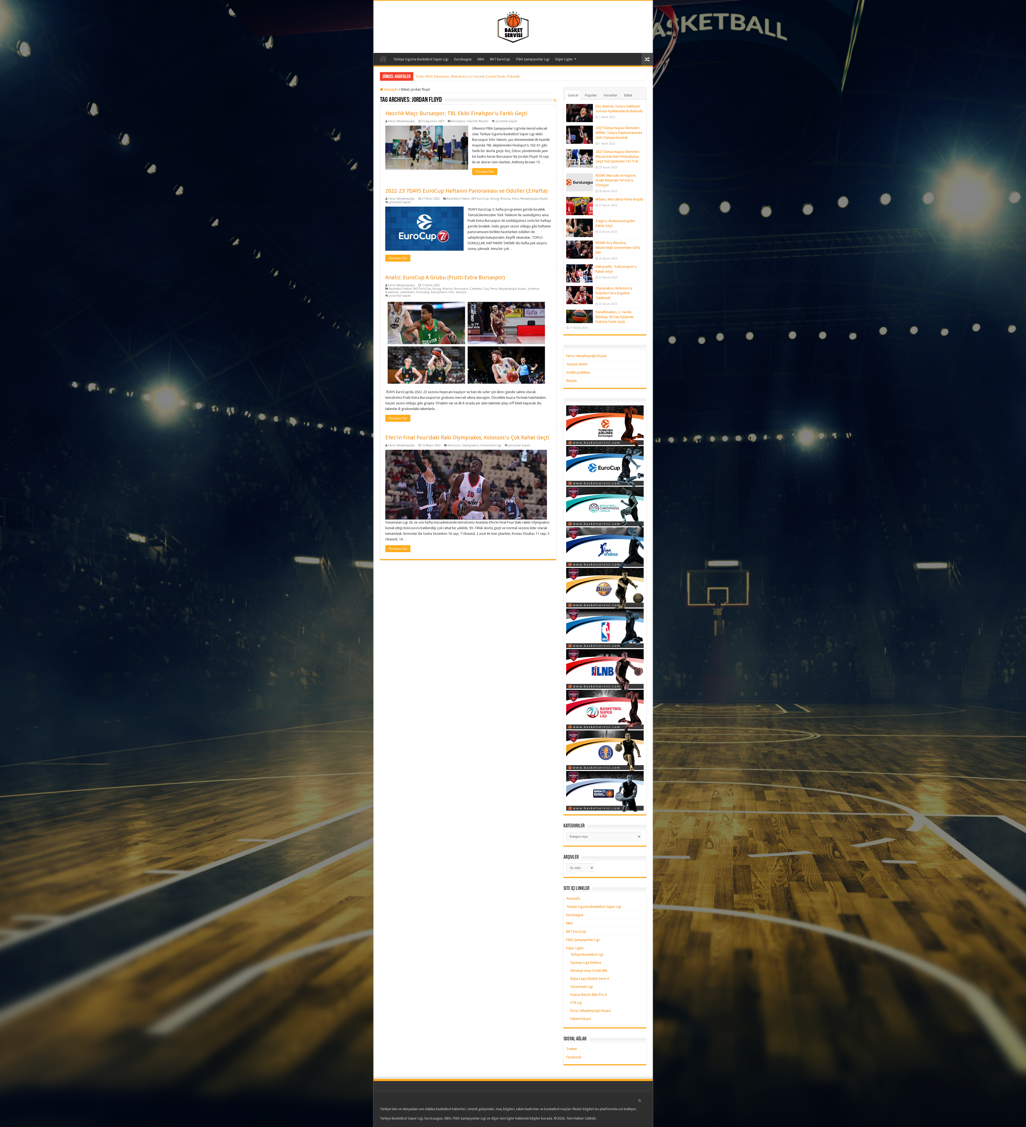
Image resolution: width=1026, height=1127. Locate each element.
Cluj (486, 289)
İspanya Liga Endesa (585, 963)
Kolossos (454, 445)
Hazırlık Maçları (477, 121)
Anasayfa (383, 58)
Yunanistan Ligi (490, 445)
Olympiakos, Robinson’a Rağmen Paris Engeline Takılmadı (614, 293)
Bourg (495, 198)
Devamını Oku (484, 171)
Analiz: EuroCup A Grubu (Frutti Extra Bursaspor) (445, 277)
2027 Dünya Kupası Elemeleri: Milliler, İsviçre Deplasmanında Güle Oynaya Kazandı (619, 133)
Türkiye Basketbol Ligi (586, 954)
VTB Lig (576, 1003)
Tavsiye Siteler (577, 364)
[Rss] (640, 1100)
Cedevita (476, 289)
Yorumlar (610, 95)
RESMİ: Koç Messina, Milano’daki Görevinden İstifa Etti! (618, 247)
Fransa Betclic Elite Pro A (588, 995)
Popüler (591, 95)
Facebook (573, 1057)
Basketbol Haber (458, 198)
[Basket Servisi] (513, 26)
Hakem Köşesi (580, 1019)
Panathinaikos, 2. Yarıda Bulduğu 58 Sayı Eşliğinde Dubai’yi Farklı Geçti (615, 317)
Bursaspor (458, 121)
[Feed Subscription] (554, 100)
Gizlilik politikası (578, 372)
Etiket (628, 95)
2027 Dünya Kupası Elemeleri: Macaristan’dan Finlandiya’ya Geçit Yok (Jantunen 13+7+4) (618, 156)
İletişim (571, 381)
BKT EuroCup (500, 59)
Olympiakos (470, 445)
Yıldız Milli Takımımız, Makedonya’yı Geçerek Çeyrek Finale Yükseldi (467, 76)
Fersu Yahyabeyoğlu (401, 121)
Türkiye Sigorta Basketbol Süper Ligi (420, 59)
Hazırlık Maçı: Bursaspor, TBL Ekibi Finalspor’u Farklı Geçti (456, 113)
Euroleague (463, 59)
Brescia (505, 198)
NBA (480, 59)
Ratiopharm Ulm (442, 292)
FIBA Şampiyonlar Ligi (532, 59)
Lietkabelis (407, 292)
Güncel (573, 95)
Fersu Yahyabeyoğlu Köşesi (530, 198)
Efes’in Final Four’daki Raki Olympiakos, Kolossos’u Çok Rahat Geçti (467, 437)
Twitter (571, 1049)
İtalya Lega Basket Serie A (589, 979)
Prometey (422, 292)
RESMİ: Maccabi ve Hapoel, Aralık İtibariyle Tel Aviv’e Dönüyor (616, 180)
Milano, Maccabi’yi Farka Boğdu (619, 199)
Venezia (461, 292)
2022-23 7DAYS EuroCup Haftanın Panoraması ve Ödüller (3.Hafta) (466, 191)
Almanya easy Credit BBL (589, 971)
